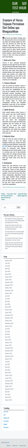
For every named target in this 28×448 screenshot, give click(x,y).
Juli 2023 (7, 362)
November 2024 (9, 318)
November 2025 (9, 285)
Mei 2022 (7, 392)
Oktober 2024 (8, 321)
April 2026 (7, 271)
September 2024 (9, 323)
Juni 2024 (7, 332)
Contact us (15, 446)
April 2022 (7, 394)
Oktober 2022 (8, 386)
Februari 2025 (8, 310)
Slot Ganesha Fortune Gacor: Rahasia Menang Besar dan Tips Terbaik (14, 239)
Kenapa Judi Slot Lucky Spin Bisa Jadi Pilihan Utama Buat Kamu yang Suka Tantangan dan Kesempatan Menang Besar (14, 245)
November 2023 (9, 351)
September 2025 (9, 290)
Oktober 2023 (8, 353)
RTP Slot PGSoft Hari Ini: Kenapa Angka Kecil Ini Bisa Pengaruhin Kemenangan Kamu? (14, 233)
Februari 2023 (8, 375)
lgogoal (5, 424)
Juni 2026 (7, 266)
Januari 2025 (8, 312)
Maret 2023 (8, 373)
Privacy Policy (22, 446)
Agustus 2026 (8, 260)
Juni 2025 (7, 299)
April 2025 (7, 304)
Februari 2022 (8, 400)
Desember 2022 (9, 381)
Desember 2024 (9, 315)
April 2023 (7, 370)
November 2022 (9, 383)
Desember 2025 (9, 282)
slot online (6, 421)
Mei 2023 (7, 367)
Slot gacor (6, 427)
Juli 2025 (7, 296)
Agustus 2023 (8, 359)
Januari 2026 (8, 280)
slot (4, 415)
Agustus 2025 (8, 293)
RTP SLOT (4, 146)
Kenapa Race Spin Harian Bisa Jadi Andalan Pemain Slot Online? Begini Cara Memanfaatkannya (13, 227)
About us (9, 446)
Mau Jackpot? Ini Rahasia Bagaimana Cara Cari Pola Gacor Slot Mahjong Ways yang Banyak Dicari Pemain (14, 220)
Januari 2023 (8, 378)
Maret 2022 (8, 397)
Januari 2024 (8, 345)
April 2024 (7, 337)
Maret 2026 (8, 274)
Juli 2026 (7, 263)
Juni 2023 (7, 364)
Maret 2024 (8, 340)
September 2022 (9, 389)
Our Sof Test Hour (19, 5)
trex (8, 442)
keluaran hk (6, 418)
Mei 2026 (7, 269)
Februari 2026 (8, 277)
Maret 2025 (8, 307)
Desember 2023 (9, 348)
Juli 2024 (7, 329)
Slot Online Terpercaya (10, 187)
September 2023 (9, 356)
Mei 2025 (7, 301)
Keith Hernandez (19, 34)
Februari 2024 (8, 342)
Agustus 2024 (8, 326)
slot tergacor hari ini (22, 187)
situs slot (6, 412)
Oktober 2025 (8, 288)
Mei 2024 (7, 334)
